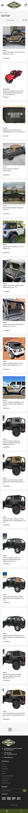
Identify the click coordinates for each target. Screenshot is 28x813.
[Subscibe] (24, 790)
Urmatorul (19, 729)
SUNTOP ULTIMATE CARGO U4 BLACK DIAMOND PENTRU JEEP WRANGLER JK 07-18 (14, 520)
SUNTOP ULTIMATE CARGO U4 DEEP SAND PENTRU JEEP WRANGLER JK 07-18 (14, 481)
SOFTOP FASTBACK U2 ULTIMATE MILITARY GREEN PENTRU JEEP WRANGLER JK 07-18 (12, 676)
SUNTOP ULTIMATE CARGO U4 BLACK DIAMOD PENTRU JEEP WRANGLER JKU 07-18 (14, 637)
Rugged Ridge (6, 89)
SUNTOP (5, 50)
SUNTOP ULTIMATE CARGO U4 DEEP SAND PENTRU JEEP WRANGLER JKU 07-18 (13, 598)
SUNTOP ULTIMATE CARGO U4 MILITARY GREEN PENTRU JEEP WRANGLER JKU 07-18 (12, 559)
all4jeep (5, 128)
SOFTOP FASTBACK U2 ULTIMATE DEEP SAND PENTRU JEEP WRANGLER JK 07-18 (14, 715)
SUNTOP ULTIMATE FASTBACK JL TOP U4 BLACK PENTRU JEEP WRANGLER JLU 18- (13, 404)
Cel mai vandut (10, 20)
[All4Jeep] (14, 5)
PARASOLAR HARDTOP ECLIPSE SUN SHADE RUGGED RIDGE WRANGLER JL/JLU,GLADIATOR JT (13, 92)
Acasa (1, 12)
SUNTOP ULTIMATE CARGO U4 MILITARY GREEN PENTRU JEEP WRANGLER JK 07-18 (12, 442)
